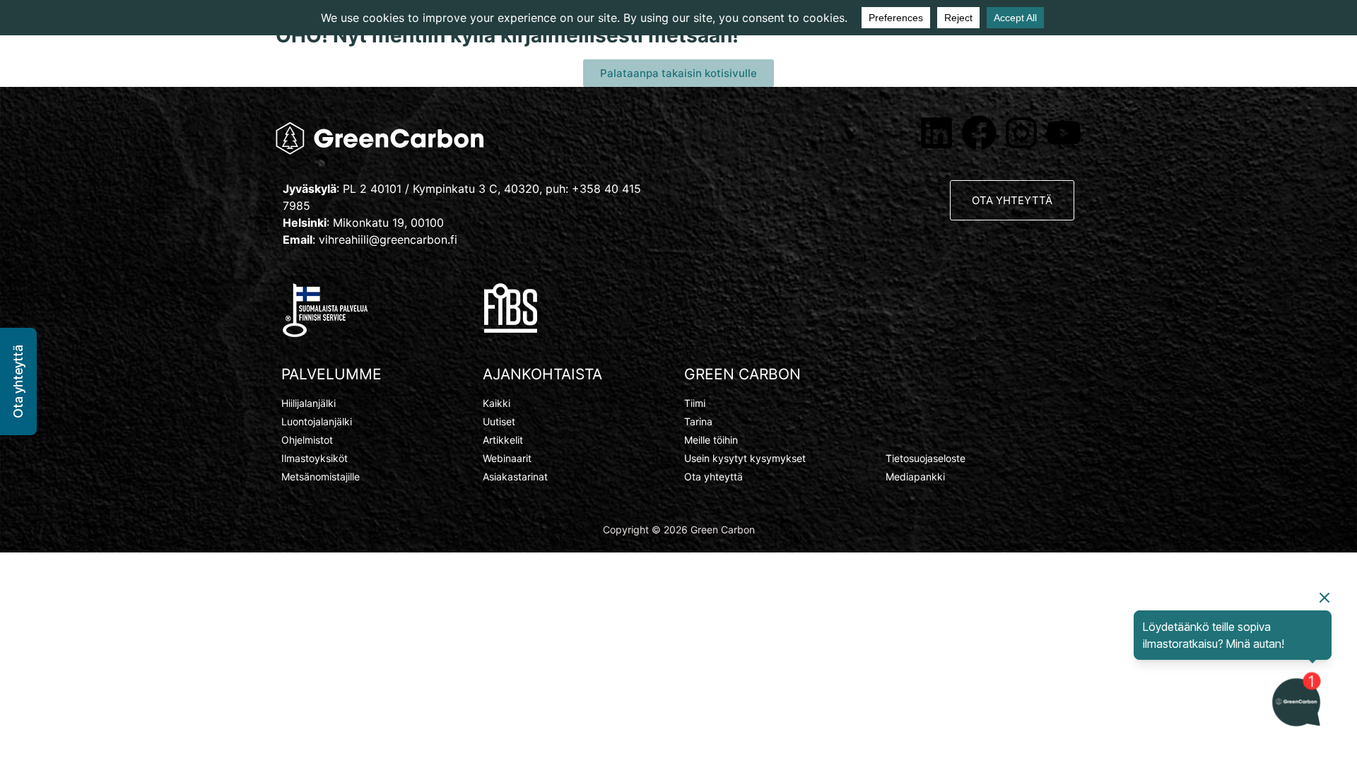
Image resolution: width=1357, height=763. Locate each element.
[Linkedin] (936, 132)
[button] (18, 381)
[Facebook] (979, 132)
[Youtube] (1063, 132)
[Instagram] (1021, 132)
